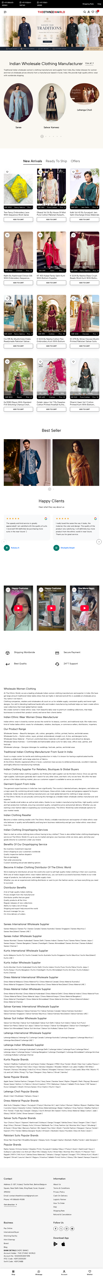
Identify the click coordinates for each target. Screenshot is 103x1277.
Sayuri (17, 1122)
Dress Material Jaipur (31, 996)
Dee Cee (81, 1064)
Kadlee (81, 1067)
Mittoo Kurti (86, 1154)
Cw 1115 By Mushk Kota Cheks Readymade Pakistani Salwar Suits (17, 340)
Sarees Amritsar (72, 943)
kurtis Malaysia (10, 955)
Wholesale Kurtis (10, 736)
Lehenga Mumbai (11, 1049)
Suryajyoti (32, 1105)
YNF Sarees (90, 1084)
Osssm (68, 1070)
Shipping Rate (59, 1211)
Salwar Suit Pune (78, 1023)
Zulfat (19, 1113)
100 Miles (89, 1067)
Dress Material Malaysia (13, 982)
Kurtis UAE (8, 958)
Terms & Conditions (61, 1188)
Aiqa (5, 1125)
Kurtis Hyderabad (24, 967)
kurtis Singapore (58, 955)
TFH (48, 1084)
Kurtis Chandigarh (38, 970)
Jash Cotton (60, 1105)
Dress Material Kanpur (50, 996)
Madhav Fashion (91, 1108)
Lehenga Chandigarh (57, 1052)
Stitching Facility (10, 1236)
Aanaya (87, 1157)
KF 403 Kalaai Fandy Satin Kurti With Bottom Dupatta (51, 277)
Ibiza (75, 1122)
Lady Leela (76, 1070)
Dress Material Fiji (31, 982)
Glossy (6, 1113)
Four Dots (51, 1128)
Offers (75, 161)
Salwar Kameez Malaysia (13, 1011)
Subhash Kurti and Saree (29, 1064)
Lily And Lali (26, 1152)
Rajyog (86, 1081)
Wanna (44, 1070)
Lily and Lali (8, 1072)
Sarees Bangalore (24, 943)
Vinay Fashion (77, 1108)
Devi (30, 1067)
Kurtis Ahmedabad (54, 970)
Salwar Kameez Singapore (14, 1014)
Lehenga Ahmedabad (75, 1052)
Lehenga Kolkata (11, 1055)
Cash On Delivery (60, 1196)
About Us (57, 1184)
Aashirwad (33, 1122)
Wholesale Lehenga (11, 747)
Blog (5, 1247)
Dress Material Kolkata (79, 999)
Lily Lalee (73, 1067)
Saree (18, 127)
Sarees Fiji (22, 929)
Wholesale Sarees (11, 733)
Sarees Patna (74, 940)
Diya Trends (65, 1064)
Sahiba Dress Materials (42, 1108)
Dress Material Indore (72, 994)
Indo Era (31, 1070)
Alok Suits (8, 1105)
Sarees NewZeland (11, 931)
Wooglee (52, 1070)
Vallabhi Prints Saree (76, 1084)
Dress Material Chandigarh (14, 999)
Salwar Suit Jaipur (26, 1026)
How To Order (59, 1203)
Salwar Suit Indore (62, 1023)
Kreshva (43, 1157)
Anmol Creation (39, 1084)
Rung (22, 1072)
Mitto (16, 1072)
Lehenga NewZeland (12, 1040)
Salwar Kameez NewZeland (58, 1014)
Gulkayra (42, 1122)
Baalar (60, 1108)
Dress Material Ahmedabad (37, 999)
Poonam (7, 1070)
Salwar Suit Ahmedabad (13, 1028)
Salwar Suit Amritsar (32, 1028)
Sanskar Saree (57, 1081)
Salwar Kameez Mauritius (36, 1014)
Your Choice (9, 1122)
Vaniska (42, 1067)
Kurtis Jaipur (82, 967)
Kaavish (7, 1131)
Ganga (53, 1108)
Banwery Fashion (29, 1128)
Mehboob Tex (47, 1125)
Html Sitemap (9, 1240)
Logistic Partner (59, 1199)
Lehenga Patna (82, 1049)
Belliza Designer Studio (31, 1131)
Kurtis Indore (48, 967)
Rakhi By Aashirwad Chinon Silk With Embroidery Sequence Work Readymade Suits (18, 277)
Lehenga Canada (36, 1038)
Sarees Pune (63, 940)
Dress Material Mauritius (35, 984)
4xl (57, 393)
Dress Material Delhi (54, 994)
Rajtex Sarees (9, 1149)
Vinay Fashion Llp (61, 1125)
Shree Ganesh (28, 1113)
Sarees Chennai (10, 946)
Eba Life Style (79, 1131)
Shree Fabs (16, 1128)
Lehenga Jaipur (10, 1052)
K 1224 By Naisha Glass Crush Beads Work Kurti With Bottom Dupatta (84, 277)
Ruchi (51, 1087)
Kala (97, 1105)
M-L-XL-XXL (84, 267)
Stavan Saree (9, 1084)
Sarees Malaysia (10, 929)
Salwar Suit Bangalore (59, 1026)
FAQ (55, 1207)
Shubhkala (19, 1096)
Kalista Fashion (21, 1081)
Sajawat (25, 1122)
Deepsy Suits (27, 1125)
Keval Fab (17, 1140)
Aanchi (28, 1157)
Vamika (64, 1072)
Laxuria (21, 1157)
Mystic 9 (94, 1070)
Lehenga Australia (52, 1038)
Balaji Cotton (86, 1111)
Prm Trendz (8, 1111)
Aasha (60, 1140)
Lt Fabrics (27, 1084)
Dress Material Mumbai (13, 994)
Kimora (37, 1125)
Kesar (35, 1096)
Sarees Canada (34, 929)
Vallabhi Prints (54, 1157)
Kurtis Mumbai (10, 967)
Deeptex (49, 1067)
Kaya (35, 1067)
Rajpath (74, 1081)
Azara (14, 1108)
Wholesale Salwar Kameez (14, 742)
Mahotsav (55, 1084)
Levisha (8, 1108)
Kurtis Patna (71, 967)
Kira (39, 1087)
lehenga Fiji (24, 1038)
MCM (13, 1113)
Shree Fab (8, 1140)
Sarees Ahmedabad (56, 943)
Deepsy (35, 1111)
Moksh (65, 1067)
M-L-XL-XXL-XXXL (51, 330)
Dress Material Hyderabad (34, 994)
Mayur (23, 1105)
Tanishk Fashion (69, 1128)
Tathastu (28, 1096)
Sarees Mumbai (10, 940)
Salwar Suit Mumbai (12, 1023)
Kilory (11, 1125)
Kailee (42, 1064)
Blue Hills (85, 1070)
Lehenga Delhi (42, 1049)
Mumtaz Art (49, 1105)
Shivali (57, 1072)
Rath (80, 1081)
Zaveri (88, 1131)
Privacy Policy (59, 1192)
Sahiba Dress (67, 1122)
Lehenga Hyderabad (27, 1049)
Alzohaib (54, 1131)
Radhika (14, 1064)
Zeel (12, 1096)
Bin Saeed (56, 1111)
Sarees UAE (25, 931)
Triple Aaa (19, 1111)
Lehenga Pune (69, 1049)
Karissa (15, 1070)
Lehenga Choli (84, 110)
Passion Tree (22, 1067)
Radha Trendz (78, 1140)
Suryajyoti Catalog (50, 1149)
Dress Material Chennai (13, 1002)
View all (88, 63)
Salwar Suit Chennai (66, 1028)
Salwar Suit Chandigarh (79, 1026)
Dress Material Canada (49, 982)
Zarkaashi (13, 1087)
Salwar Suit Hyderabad (30, 1023)
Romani (70, 1105)
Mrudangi (23, 1070)
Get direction (9, 1205)
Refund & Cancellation (62, 1214)
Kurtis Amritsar (69, 970)
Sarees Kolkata (86, 943)
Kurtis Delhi (37, 967)
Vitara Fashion (9, 1067)
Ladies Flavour (92, 1064)
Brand (6, 1243)
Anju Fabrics (48, 1072)
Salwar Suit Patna (10, 1026)
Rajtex (67, 1081)
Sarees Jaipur (86, 940)
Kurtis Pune (60, 967)
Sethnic (19, 1084)
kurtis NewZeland (88, 955)
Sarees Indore (50, 940)
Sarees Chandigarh (39, 943)
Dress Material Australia (69, 982)
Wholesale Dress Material (14, 739)
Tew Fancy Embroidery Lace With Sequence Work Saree (16, 213)
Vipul (58, 1087)
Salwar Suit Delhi (47, 1023)
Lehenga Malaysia (11, 1038)
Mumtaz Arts (75, 1125)
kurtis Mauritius (73, 955)
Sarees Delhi (39, 940)
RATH (13, 1154)
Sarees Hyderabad (25, 940)
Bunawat (94, 1081)
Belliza (76, 1105)
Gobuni (64, 1084)
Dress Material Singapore (14, 984)
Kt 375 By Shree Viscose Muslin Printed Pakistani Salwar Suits (84, 340)
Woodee (58, 1067)
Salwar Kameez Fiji (32, 1011)
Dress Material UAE (77, 984)
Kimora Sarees (30, 1087)
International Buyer (11, 1232)
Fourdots (68, 1131)
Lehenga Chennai (26, 1055)
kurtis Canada (31, 955)
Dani (88, 1122)
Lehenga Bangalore (39, 1052)
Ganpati (27, 1111)
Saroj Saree (45, 1081)
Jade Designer (91, 1140)
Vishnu (63, 1157)
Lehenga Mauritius (85, 1038)
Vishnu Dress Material (70, 1111)
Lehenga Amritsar (92, 1052)
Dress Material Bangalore (70, 996)
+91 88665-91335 (17, 1199)
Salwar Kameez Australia (71, 1011)
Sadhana (67, 1108)
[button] (4, 47)
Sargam (82, 1122)
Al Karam (7, 1128)
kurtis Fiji (21, 955)
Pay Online (8, 1228)
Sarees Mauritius (78, 929)
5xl (62, 393)
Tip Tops (29, 1072)
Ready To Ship (56, 161)
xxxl (51, 393)
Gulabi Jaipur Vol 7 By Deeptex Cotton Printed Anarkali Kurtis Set (51, 403)
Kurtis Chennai (10, 973)
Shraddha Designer (29, 1140)
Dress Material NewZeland (56, 984)
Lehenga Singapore (68, 1038)
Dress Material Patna (13, 996)
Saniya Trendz (91, 1128)
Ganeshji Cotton (25, 1108)
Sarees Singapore (63, 929)
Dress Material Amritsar (59, 999)
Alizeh (74, 1064)
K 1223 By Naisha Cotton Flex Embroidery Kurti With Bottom (51, 340)
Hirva (38, 1070)
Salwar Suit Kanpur (42, 1026)
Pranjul (40, 1105)
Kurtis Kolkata (82, 970)
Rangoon (50, 1064)
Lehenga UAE (26, 1040)
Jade (94, 1111)
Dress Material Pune (90, 994)
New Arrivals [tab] (32, 161)
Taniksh (7, 1064)
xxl (56, 267)
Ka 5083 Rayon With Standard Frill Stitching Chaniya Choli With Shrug (17, 403)
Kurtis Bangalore (22, 970)
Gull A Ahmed (44, 1111)
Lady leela (16, 1152)
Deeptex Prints (35, 1149)
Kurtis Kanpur (9, 970)
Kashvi (45, 1087)
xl (51, 267)
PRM (57, 1064)
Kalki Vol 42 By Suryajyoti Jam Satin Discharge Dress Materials (84, 213)
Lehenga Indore (55, 1049)
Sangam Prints (34, 1081)
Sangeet (7, 1157)
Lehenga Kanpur (23, 1052)
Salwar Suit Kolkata (49, 1028)
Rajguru (36, 1157)
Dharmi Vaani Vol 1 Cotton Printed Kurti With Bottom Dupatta (82, 403)
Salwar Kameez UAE (79, 1014)
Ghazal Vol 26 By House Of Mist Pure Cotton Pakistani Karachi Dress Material (51, 213)
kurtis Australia (45, 955)
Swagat (57, 1122)
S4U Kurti (21, 1154)
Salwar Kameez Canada (50, 1011)
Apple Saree (8, 1081)
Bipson (83, 1105)
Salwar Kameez (51, 127)
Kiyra (6, 1087)
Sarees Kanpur (9, 943)
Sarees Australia (47, 929)
